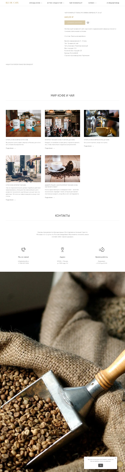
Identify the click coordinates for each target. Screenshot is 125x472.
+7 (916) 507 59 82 (113, 3)
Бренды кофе (35, 3)
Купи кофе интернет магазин (16, 185)
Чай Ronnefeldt (75, 3)
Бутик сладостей (55, 3)
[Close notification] (116, 458)
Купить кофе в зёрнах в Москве (17, 140)
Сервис (91, 3)
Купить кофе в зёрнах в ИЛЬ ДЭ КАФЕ (96, 140)
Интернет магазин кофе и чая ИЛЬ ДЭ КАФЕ (60, 140)
